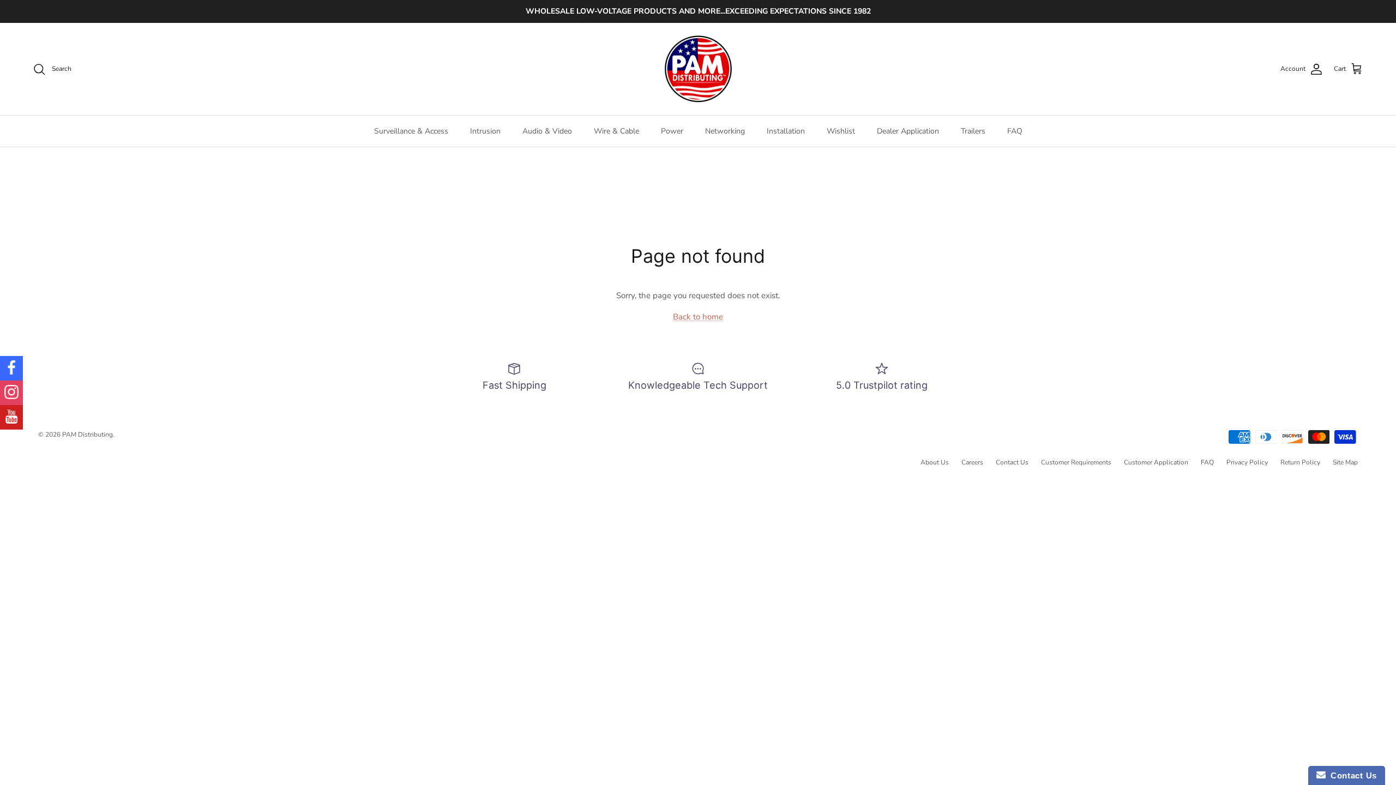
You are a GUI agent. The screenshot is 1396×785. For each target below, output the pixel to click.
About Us (934, 462)
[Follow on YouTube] (11, 417)
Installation (786, 131)
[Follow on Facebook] (11, 368)
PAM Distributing (87, 434)
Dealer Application (908, 131)
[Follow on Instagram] (11, 393)
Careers (972, 462)
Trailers (973, 131)
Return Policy (1300, 462)
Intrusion (485, 131)
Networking (725, 131)
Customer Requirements (1076, 462)
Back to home (698, 316)
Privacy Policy (1247, 462)
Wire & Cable (616, 131)
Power (672, 131)
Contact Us (1012, 462)
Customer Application (1156, 462)
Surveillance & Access (411, 131)
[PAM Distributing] (698, 69)
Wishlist (841, 131)
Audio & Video (547, 131)
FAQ (1014, 131)
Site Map (1345, 462)
